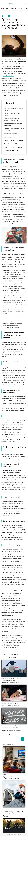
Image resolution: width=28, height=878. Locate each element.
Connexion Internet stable (11, 144)
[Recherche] (21, 3)
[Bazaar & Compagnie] (10, 3)
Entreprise (4, 682)
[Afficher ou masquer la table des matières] (20, 103)
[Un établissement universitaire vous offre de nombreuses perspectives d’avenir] (14, 716)
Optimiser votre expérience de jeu (13, 137)
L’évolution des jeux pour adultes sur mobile (13, 109)
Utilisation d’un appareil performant (13, 140)
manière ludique (8, 76)
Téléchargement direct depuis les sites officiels (13, 124)
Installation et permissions (11, 133)
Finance (3, 705)
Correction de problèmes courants (13, 147)
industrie (5, 167)
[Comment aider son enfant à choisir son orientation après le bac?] (14, 668)
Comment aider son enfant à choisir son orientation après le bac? (12, 679)
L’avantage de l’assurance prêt (9, 703)
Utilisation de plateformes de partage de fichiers (14, 129)
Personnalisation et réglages (11, 150)
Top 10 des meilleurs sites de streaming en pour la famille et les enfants (13, 777)
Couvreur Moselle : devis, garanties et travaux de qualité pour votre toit (13, 812)
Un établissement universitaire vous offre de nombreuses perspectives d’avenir (13, 727)
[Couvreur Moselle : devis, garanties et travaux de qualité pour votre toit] (14, 794)
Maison (4, 809)
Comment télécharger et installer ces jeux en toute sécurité (13, 119)
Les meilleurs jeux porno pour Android (12, 114)
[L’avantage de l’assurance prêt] (14, 693)
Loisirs (4, 774)
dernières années (20, 61)
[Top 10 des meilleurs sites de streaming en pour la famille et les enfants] (14, 759)
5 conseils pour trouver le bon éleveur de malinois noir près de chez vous (13, 827)
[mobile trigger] (2, 3)
